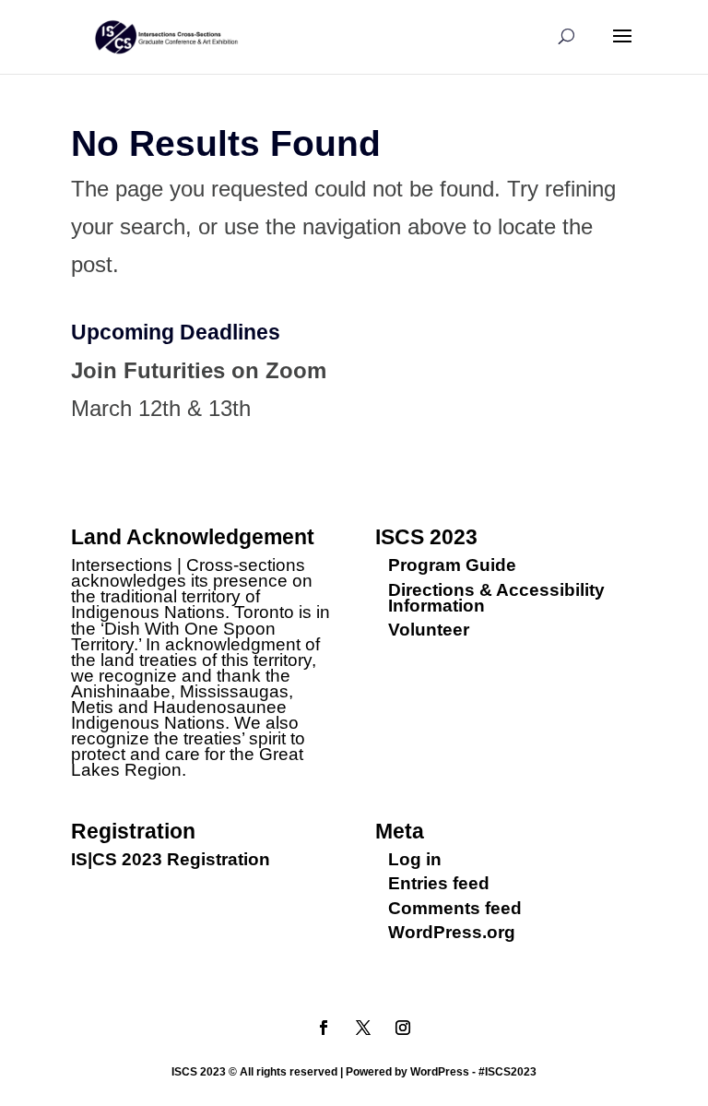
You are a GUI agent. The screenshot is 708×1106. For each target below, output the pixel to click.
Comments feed (455, 908)
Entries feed (439, 883)
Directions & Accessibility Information (496, 597)
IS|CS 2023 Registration (170, 859)
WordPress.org (451, 932)
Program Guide (452, 565)
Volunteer (428, 629)
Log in (415, 859)
